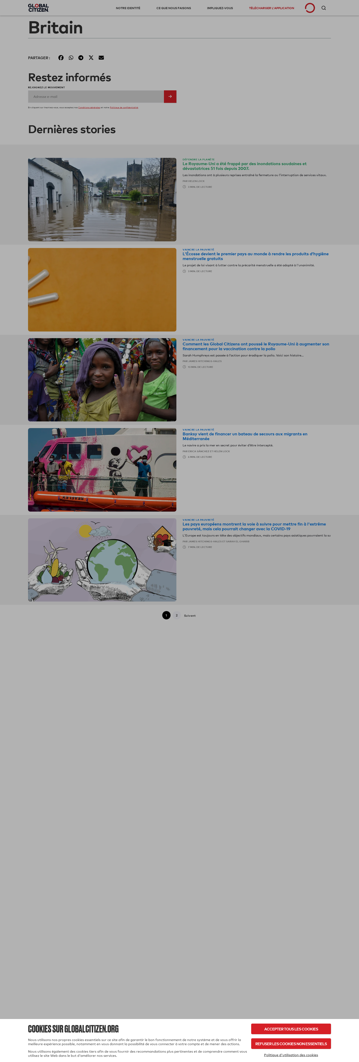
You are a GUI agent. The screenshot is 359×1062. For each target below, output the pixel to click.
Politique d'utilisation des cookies (291, 1055)
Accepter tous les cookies (291, 1028)
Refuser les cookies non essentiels (291, 1043)
